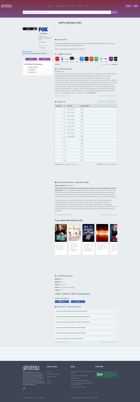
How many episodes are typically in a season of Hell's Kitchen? (73, 322)
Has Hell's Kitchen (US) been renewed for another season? (72, 311)
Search (114, 12)
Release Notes (75, 378)
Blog (48, 379)
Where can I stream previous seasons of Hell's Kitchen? (71, 333)
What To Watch (70, 6)
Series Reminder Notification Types (80, 380)
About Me (49, 383)
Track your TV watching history (79, 375)
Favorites (49, 6)
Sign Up (45, 59)
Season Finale (33, 72)
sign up (129, 6)
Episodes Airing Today (53, 374)
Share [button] (63, 301)
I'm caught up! (42, 47)
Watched (68, 164)
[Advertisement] (86, 31)
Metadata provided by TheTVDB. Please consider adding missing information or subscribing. (110, 374)
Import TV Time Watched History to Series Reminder (82, 372)
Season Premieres (51, 376)
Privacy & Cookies (27, 397)
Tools (79, 6)
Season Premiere (33, 67)
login (135, 6)
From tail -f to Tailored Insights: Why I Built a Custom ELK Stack (82, 383)
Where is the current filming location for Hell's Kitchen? (70, 327)
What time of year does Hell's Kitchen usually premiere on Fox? (73, 316)
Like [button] (79, 301)
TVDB (57, 294)
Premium (86, 6)
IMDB (73, 294)
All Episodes (32, 69)
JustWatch (114, 64)
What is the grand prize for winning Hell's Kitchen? (69, 338)
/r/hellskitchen (84, 294)
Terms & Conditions (40, 397)
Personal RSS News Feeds (78, 387)
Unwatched (74, 164)
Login (31, 59)
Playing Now (59, 6)
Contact (49, 381)
